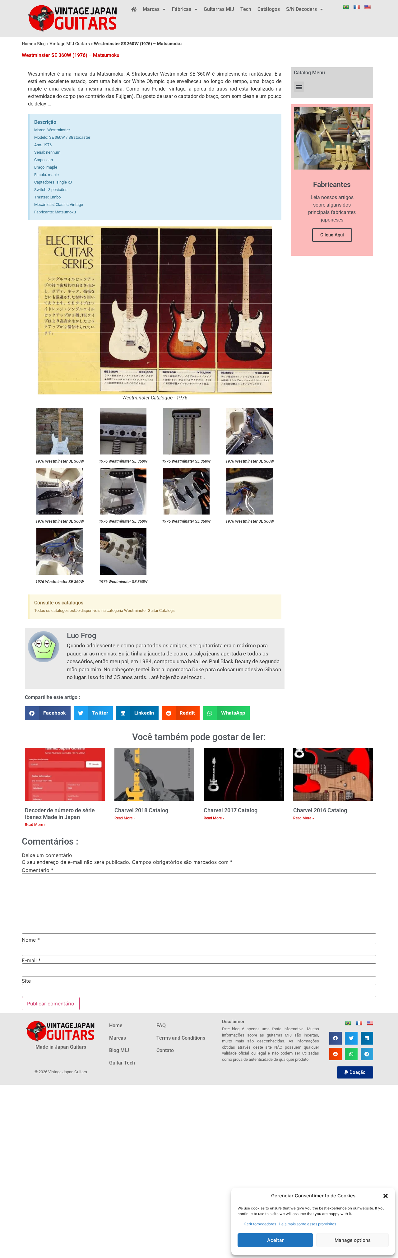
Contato (165, 1050)
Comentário (37, 870)
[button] (385, 1196)
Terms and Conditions (180, 1038)
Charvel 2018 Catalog (141, 810)
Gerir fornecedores (260, 1224)
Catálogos (268, 9)
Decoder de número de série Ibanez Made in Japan (60, 813)
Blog (41, 43)
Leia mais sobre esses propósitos (307, 1224)
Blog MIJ (119, 1050)
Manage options (353, 1240)
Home (27, 43)
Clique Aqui (332, 235)
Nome (31, 939)
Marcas (151, 9)
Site (26, 980)
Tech (245, 9)
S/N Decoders (301, 9)
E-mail (31, 960)
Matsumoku (110, 74)
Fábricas (181, 9)
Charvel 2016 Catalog (320, 810)
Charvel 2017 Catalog (230, 810)
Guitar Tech (122, 1063)
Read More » (35, 824)
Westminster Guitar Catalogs (149, 610)
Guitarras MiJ (219, 9)
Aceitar (275, 1240)
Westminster (41, 74)
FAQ (161, 1025)
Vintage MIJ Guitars (69, 43)
